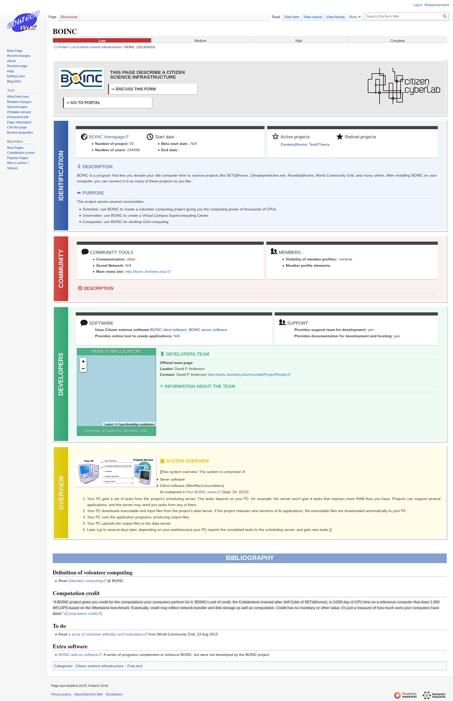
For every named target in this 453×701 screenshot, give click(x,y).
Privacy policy (61, 694)
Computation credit (81, 613)
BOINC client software (168, 330)
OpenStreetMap (128, 424)
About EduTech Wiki (88, 694)
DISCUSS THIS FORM (136, 89)
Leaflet (108, 424)
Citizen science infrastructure (99, 666)
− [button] (83, 368)
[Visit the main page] (23, 21)
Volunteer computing (85, 581)
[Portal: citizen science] (404, 86)
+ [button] (83, 361)
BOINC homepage (107, 136)
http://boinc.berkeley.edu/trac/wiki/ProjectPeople (247, 374)
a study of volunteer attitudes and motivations (106, 634)
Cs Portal (60, 47)
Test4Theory (319, 144)
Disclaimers (114, 694)
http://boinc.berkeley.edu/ (146, 271)
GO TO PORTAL (85, 102)
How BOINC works (201, 492)
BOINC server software (208, 330)
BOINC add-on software (78, 655)
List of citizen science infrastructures (96, 47)
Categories (63, 666)
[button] (355, 15)
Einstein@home (294, 144)
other (131, 259)
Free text (134, 666)
